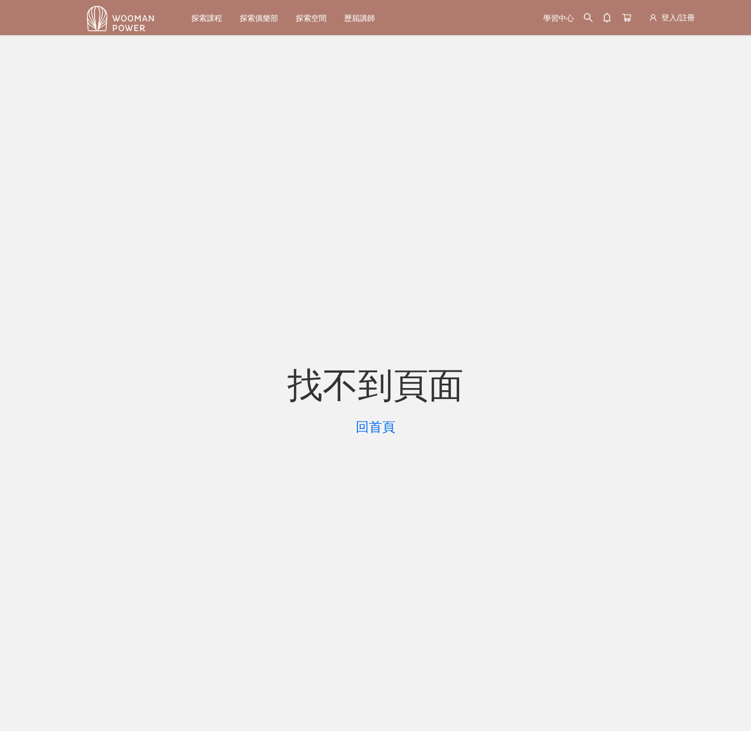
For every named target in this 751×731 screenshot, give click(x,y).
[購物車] (627, 17)
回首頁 (375, 427)
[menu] (358, 17)
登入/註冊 (678, 17)
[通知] (607, 17)
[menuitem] (207, 18)
